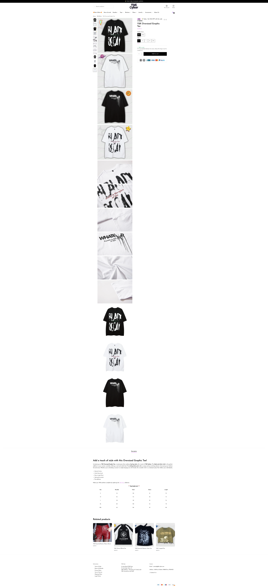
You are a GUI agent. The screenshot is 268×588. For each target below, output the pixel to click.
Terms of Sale (98, 566)
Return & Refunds (99, 568)
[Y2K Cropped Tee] (165, 535)
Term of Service (98, 572)
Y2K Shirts (99, 16)
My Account (166, 7)
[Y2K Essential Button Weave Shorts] (102, 532)
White (143, 34)
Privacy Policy (98, 570)
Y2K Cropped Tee (160, 548)
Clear (138, 43)
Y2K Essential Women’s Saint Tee (143, 548)
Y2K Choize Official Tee (120, 548)
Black (139, 34)
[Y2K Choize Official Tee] (123, 535)
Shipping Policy (98, 574)
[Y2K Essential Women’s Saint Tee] (144, 535)
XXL (153, 40)
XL (149, 40)
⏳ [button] (125, 1)
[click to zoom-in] (114, 35)
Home (94, 16)
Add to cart (155, 54)
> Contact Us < (153, 572)
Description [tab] (134, 451)
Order (173, 7)
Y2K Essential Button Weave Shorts (102, 543)
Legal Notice (98, 576)
